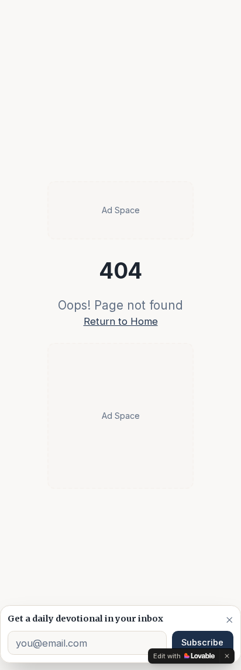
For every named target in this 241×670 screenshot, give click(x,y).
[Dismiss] (229, 619)
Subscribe (202, 642)
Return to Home (121, 321)
